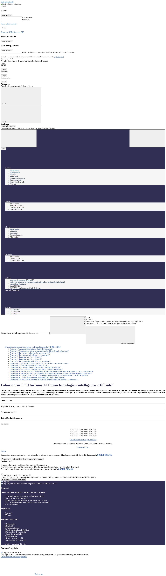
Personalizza (6, 459)
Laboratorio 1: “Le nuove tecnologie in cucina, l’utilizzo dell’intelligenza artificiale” (39, 363)
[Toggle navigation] (19, 138)
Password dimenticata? (9, 24)
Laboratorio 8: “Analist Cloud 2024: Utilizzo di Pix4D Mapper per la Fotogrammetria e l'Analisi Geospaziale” (49, 375)
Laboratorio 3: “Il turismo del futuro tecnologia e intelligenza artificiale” (35, 367)
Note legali (9, 526)
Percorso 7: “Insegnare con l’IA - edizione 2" (26, 359)
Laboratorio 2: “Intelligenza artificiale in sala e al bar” (29, 365)
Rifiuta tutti (19, 459)
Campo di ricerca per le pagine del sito (14, 333)
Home (88, 317)
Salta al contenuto (7, 2)
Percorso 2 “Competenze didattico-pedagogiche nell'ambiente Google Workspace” (39, 351)
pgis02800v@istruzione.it (29, 500)
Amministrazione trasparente (15, 540)
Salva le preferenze (18, 479)
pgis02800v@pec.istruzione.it (29, 502)
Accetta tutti (35, 459)
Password (25, 20)
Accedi (4, 6)
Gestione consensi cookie (14, 538)
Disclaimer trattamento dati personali (14, 557)
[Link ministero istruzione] (11, 4)
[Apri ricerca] (147, 138)
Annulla (4, 126)
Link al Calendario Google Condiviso (83, 440)
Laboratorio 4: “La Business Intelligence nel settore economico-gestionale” (36, 369)
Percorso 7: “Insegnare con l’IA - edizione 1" (26, 357)
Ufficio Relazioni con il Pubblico (17, 530)
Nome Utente (27, 17)
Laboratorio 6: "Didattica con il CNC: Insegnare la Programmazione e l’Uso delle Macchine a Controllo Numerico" (51, 373)
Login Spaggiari (59, 57)
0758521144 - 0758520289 (18, 498)
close (3, 148)
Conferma (12, 126)
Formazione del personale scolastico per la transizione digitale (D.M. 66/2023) (113, 321)
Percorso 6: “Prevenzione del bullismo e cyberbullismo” (30, 355)
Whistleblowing (11, 536)
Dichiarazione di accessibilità (15, 532)
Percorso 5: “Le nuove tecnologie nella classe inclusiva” (30, 353)
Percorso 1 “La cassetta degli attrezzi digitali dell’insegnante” (31, 349)
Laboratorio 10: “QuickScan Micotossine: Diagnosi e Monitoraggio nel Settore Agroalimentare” (44, 379)
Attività (88, 319)
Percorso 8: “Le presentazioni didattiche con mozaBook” (30, 361)
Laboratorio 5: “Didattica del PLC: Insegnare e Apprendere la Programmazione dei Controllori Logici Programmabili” (52, 371)
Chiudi (4, 69)
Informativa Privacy (12, 528)
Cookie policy (10, 524)
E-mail (24, 52)
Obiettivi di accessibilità (13, 534)
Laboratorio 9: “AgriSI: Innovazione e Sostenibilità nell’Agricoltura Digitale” (37, 377)
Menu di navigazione (127, 343)
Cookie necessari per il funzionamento (15, 475)
